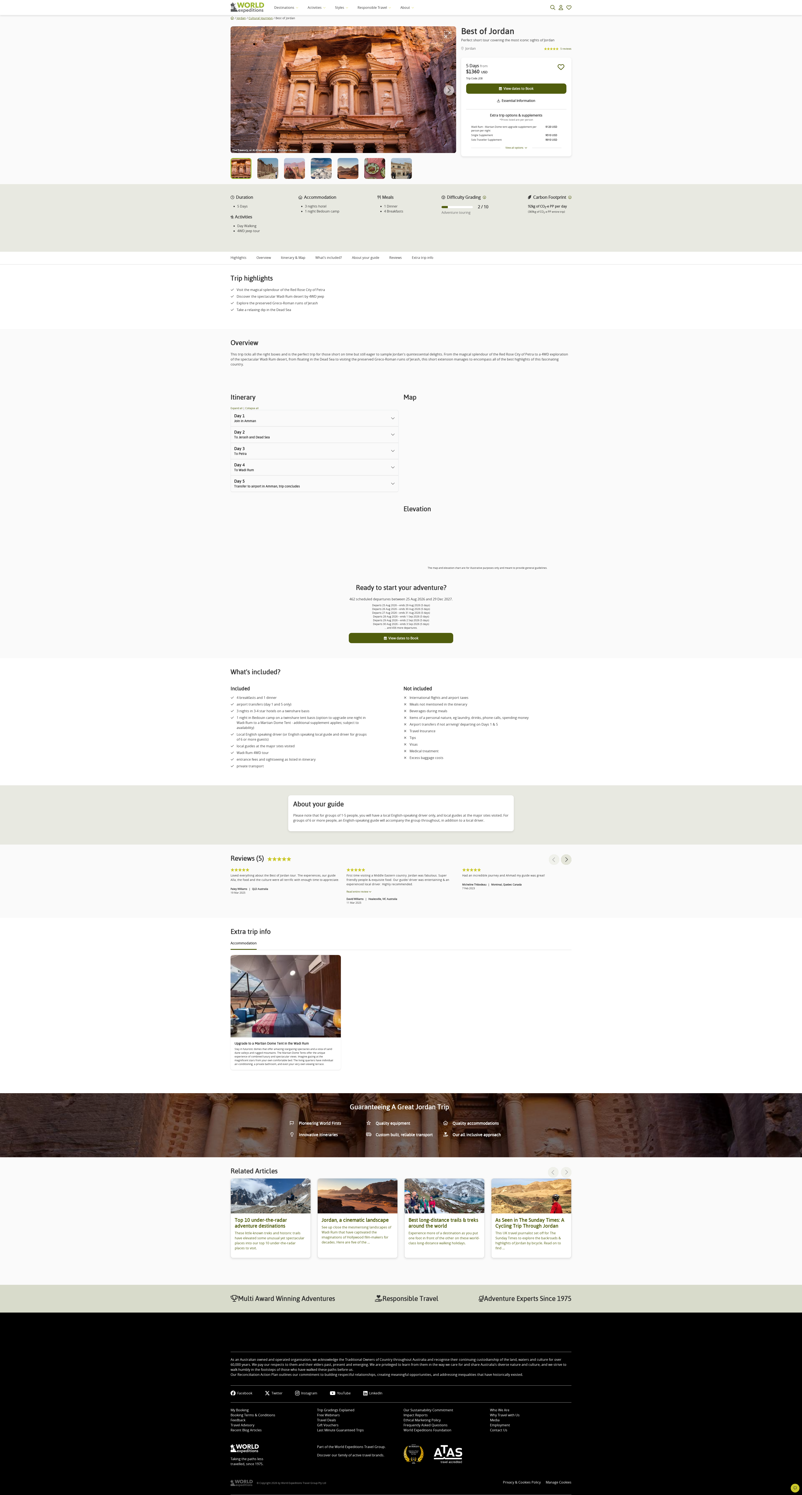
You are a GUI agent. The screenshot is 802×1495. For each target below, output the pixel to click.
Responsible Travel (372, 7)
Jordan (241, 18)
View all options (515, 147)
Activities (315, 7)
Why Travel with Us (505, 1415)
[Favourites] (568, 7)
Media (495, 1420)
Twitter (277, 1393)
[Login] (561, 7)
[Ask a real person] (795, 1488)
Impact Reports (416, 1415)
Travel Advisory (242, 1425)
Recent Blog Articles (246, 1430)
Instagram (309, 1393)
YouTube (344, 1393)
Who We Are (499, 1410)
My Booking (240, 1410)
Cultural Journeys (261, 18)
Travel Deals (326, 1420)
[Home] (232, 18)
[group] (271, 1218)
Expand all (237, 408)
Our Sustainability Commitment (428, 1410)
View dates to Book (518, 88)
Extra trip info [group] (422, 257)
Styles (339, 7)
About (405, 7)
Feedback (238, 1420)
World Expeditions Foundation (427, 1430)
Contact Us (498, 1430)
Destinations (284, 7)
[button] (449, 90)
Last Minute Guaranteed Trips (340, 1430)
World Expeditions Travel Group (360, 1446)
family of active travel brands (360, 1455)
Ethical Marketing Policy (422, 1420)
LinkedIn (375, 1393)
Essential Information (518, 100)
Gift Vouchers (328, 1425)
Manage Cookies (558, 1482)
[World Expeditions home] (247, 7)
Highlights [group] (238, 257)
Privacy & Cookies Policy (522, 1482)
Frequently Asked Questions (426, 1425)
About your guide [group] (365, 257)
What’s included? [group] (328, 257)
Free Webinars (328, 1415)
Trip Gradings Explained (335, 1410)
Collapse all (252, 408)
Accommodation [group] (244, 943)
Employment (500, 1425)
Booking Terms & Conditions (253, 1415)
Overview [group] (263, 257)
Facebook (244, 1393)
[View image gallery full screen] (447, 34)
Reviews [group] (395, 257)
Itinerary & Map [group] (293, 257)
